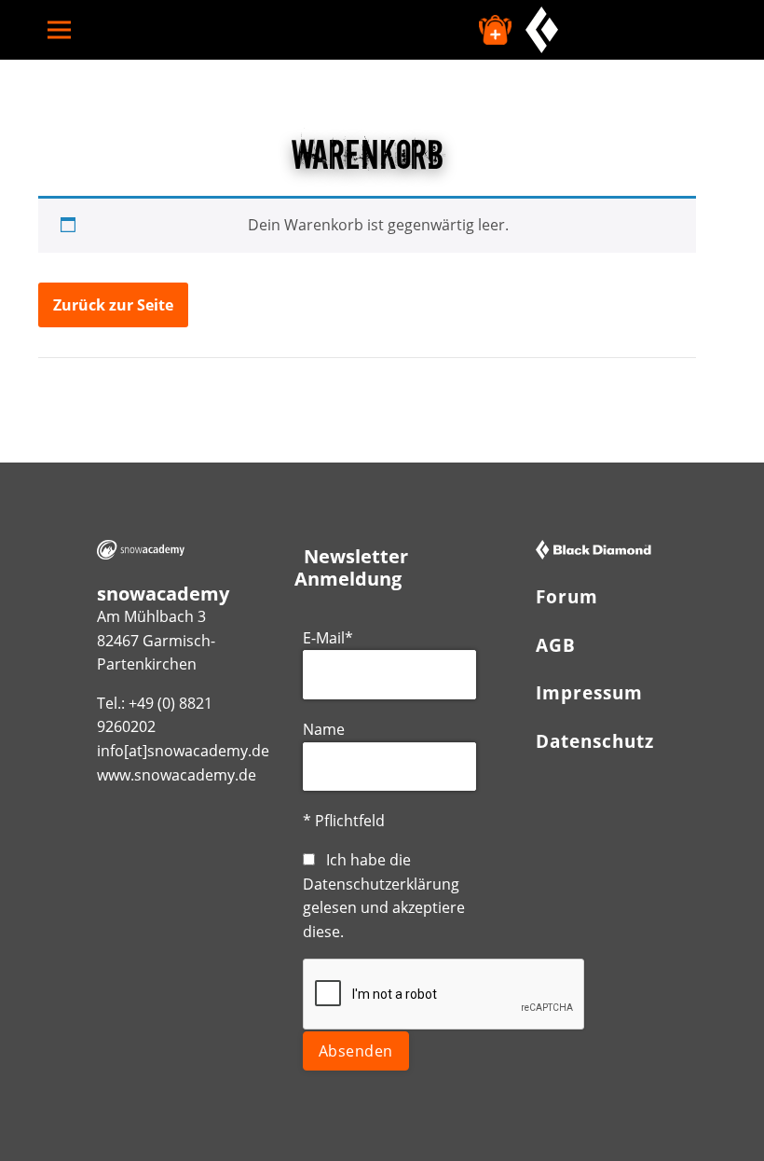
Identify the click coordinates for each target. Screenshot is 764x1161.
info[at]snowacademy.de (183, 750)
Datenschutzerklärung (381, 884)
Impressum (589, 692)
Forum (567, 596)
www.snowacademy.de (176, 775)
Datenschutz (595, 740)
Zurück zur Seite (113, 305)
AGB (556, 644)
